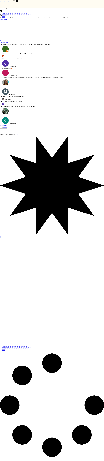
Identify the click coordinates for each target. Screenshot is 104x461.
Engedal (17, 134)
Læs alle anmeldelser (3, 125)
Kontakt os (2, 37)
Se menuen (2, 38)
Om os (1, 40)
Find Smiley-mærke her (4, 42)
